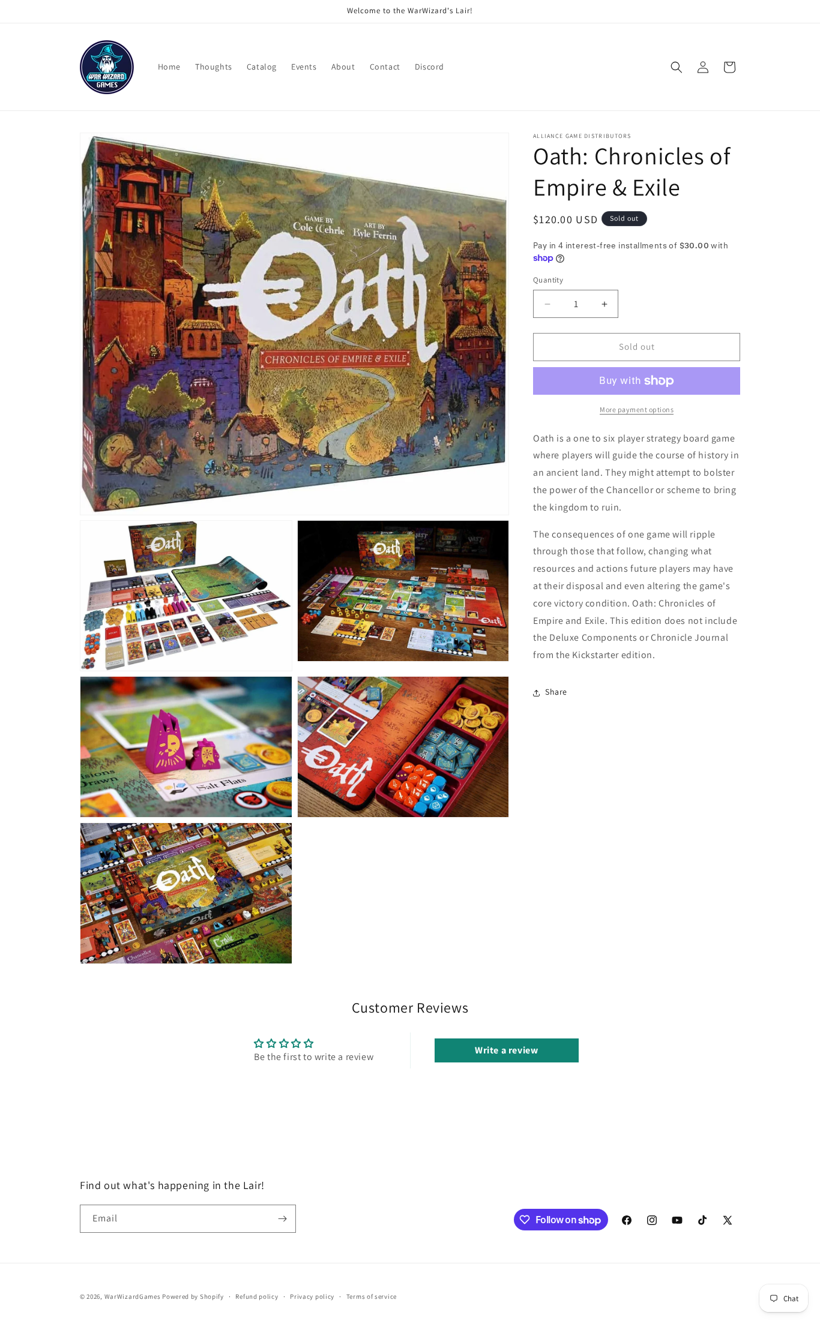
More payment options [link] (637, 409)
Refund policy (256, 1296)
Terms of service (371, 1296)
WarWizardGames (132, 1296)
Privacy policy (312, 1296)
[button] (676, 67)
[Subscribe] (282, 1219)
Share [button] (556, 692)
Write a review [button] (506, 1049)
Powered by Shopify (193, 1296)
